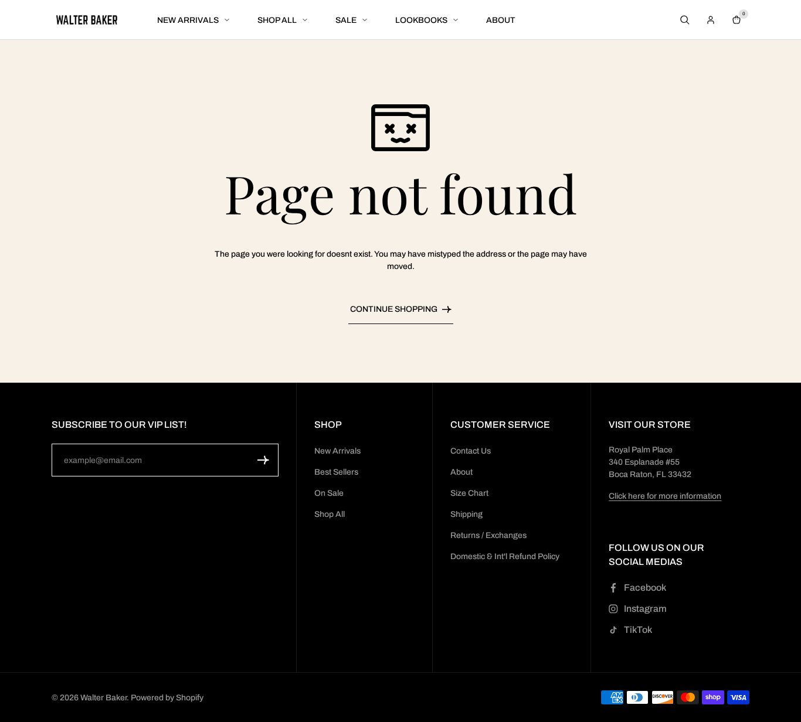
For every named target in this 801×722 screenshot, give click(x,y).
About (461, 472)
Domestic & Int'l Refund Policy (504, 556)
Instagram (645, 609)
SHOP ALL (277, 20)
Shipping (466, 514)
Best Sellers (336, 472)
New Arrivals (337, 451)
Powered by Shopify (167, 697)
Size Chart (469, 493)
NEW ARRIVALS (188, 20)
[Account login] (711, 20)
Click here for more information (665, 496)
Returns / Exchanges (488, 535)
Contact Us (470, 451)
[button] (263, 460)
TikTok (638, 630)
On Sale (329, 493)
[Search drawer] (685, 20)
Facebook (645, 587)
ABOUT (500, 20)
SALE (346, 20)
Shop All (329, 514)
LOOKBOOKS (421, 20)
